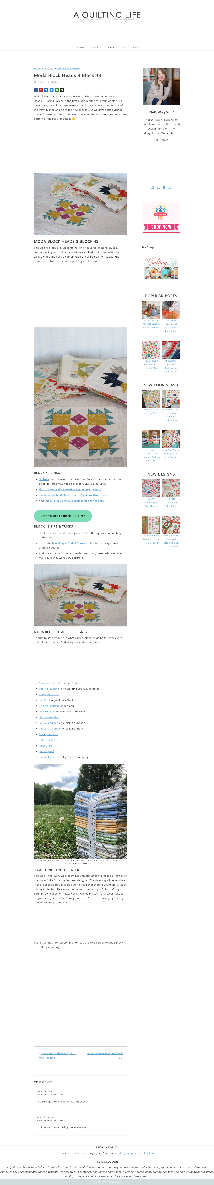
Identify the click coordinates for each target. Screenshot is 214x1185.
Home (37, 68)
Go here (44, 479)
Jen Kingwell (46, 751)
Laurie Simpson (48, 723)
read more (161, 139)
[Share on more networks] (62, 90)
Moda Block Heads (68, 68)
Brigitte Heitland (49, 705)
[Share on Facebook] (36, 90)
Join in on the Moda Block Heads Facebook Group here (73, 495)
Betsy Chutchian (49, 694)
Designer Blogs (115, 1182)
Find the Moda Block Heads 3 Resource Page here (70, 489)
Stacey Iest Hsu (48, 734)
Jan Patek (45, 700)
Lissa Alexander (49, 717)
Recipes (49, 68)
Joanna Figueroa (49, 757)
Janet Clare (46, 745)
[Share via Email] (57, 90)
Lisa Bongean (47, 711)
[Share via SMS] (52, 90)
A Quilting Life (107, 16)
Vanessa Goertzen (50, 728)
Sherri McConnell (49, 688)
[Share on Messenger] (46, 90)
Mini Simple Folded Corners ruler (73, 543)
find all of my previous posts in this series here (74, 501)
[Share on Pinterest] (41, 90)
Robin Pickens (47, 740)
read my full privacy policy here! (135, 1153)
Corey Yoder (46, 683)
